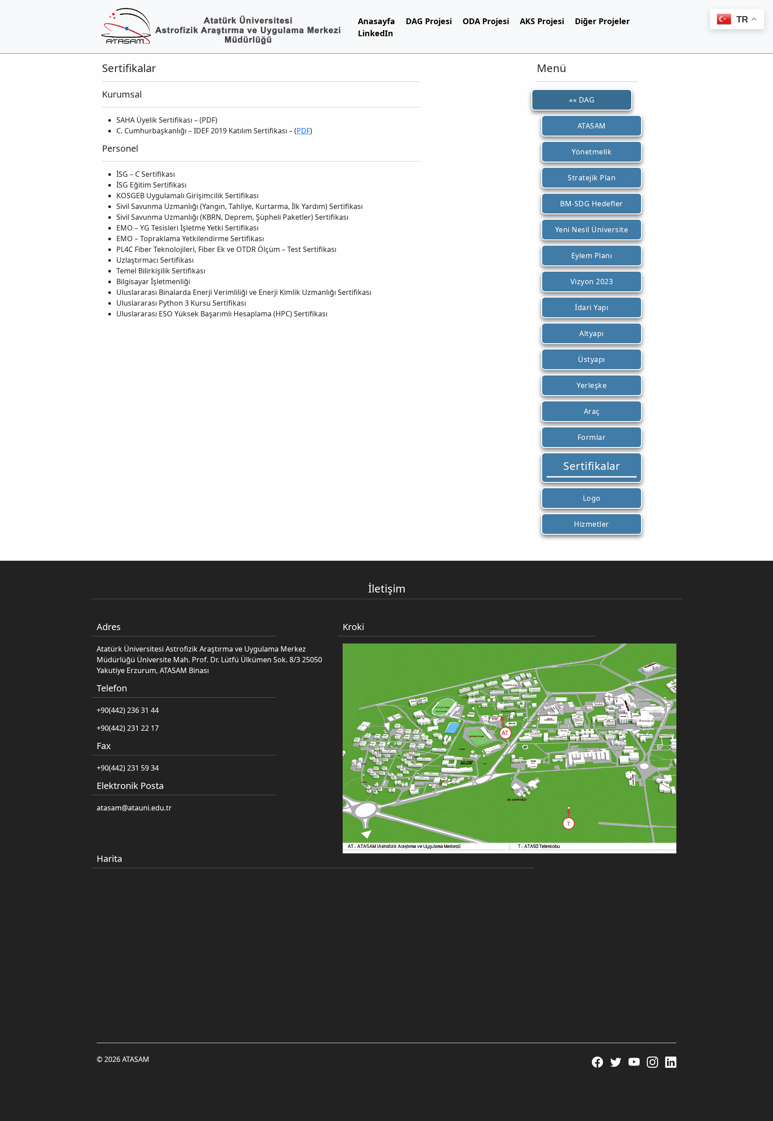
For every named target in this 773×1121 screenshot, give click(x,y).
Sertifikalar (591, 465)
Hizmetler (591, 524)
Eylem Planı (591, 255)
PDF (303, 131)
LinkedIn (375, 33)
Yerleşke (592, 385)
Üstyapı (591, 359)
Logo (592, 498)
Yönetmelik (592, 152)
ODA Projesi (486, 21)
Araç (592, 411)
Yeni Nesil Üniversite (592, 229)
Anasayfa (376, 21)
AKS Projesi (542, 21)
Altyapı (591, 333)
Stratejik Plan (592, 178)
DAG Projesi (429, 21)
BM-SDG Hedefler (591, 204)
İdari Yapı (591, 307)
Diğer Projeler (602, 21)
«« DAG (582, 100)
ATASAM (592, 126)
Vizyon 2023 (591, 281)
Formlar (592, 437)
